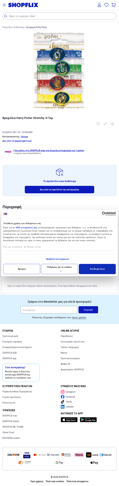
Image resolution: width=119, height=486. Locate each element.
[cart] (114, 5)
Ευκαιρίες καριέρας (12, 341)
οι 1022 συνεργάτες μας (25, 227)
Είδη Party (19, 27)
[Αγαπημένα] (106, 5)
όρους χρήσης (79, 317)
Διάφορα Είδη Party (36, 27)
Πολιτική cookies (55, 481)
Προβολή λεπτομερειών (57, 259)
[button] (4, 5)
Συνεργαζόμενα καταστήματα (17, 347)
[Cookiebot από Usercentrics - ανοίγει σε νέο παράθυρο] (102, 214)
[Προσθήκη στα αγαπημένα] (98, 124)
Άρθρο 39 (65, 364)
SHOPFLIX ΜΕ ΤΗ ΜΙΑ (12, 427)
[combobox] (59, 16)
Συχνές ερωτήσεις (11, 397)
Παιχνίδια (7, 27)
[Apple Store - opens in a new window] (70, 419)
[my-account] (99, 5)
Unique (24, 136)
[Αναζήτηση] (6, 16)
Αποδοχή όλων (97, 269)
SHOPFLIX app (9, 358)
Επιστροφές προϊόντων (73, 341)
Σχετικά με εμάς (10, 336)
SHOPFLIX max (9, 415)
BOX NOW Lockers (11, 438)
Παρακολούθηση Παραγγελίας (17, 391)
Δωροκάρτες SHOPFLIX (72, 369)
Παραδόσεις (67, 336)
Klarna (64, 353)
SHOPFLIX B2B (9, 353)
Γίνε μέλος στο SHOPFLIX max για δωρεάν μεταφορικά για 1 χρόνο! (49, 150)
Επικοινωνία (8, 402)
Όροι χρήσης (37, 481)
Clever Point (8, 432)
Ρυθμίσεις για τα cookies (59, 267)
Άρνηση (22, 269)
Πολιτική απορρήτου (77, 481)
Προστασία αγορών (70, 358)
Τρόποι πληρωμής (70, 347)
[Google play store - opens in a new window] (88, 419)
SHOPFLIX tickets (10, 421)
